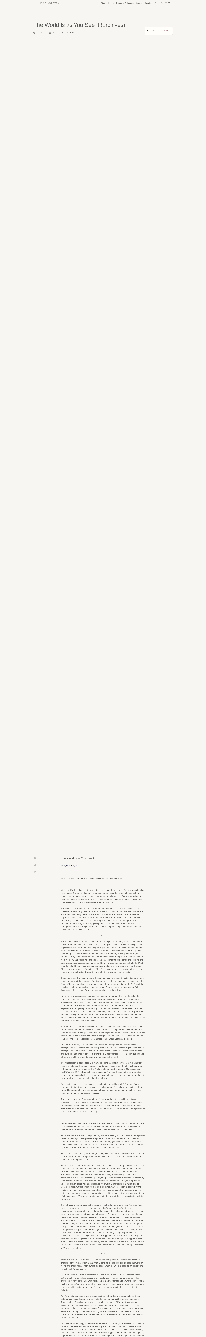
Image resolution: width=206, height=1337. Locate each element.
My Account (165, 3)
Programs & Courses (125, 3)
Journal (139, 3)
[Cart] (156, 2)
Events (111, 3)
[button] (35, 858)
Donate (148, 3)
